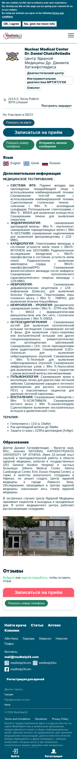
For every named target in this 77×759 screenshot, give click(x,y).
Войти (15, 756)
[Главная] (12, 38)
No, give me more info (39, 23)
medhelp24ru (47, 662)
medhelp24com (20, 662)
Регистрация (53, 756)
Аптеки (54, 625)
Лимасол (45, 638)
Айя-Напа (11, 638)
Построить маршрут (56, 105)
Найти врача (15, 625)
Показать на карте (18, 122)
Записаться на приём (38, 132)
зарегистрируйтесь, (34, 577)
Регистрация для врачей (25, 679)
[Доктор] (38, 555)
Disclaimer (41, 718)
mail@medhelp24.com (21, 657)
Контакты (10, 651)
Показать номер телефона (17, 144)
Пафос (9, 643)
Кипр (7, 704)
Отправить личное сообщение (53, 144)
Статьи (37, 625)
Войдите (9, 577)
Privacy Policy (60, 718)
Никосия (61, 638)
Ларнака (28, 638)
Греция (8, 694)
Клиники (11, 630)
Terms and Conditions (17, 718)
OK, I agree (11, 23)
